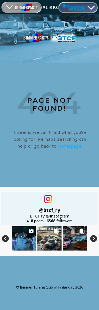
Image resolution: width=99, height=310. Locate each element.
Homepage (70, 146)
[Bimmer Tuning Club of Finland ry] (49, 37)
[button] (24, 238)
